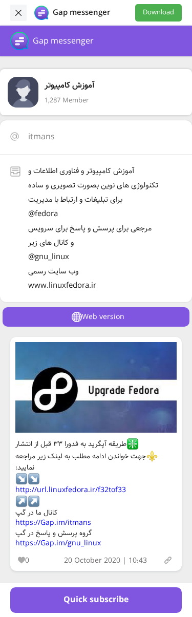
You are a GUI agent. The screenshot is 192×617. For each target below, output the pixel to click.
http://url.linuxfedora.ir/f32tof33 (70, 490)
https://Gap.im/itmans (53, 522)
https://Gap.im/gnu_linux (58, 543)
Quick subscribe (96, 599)
